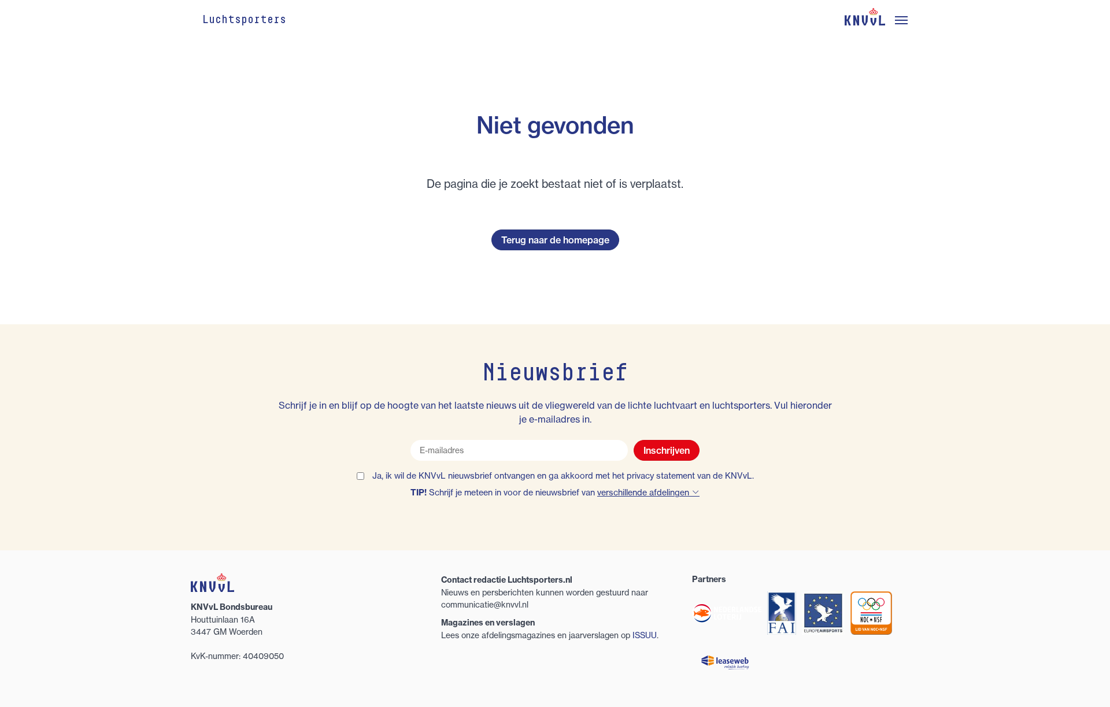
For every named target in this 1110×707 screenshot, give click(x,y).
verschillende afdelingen (644, 492)
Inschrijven (666, 450)
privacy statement (661, 476)
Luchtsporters (244, 20)
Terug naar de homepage (555, 240)
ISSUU (644, 635)
